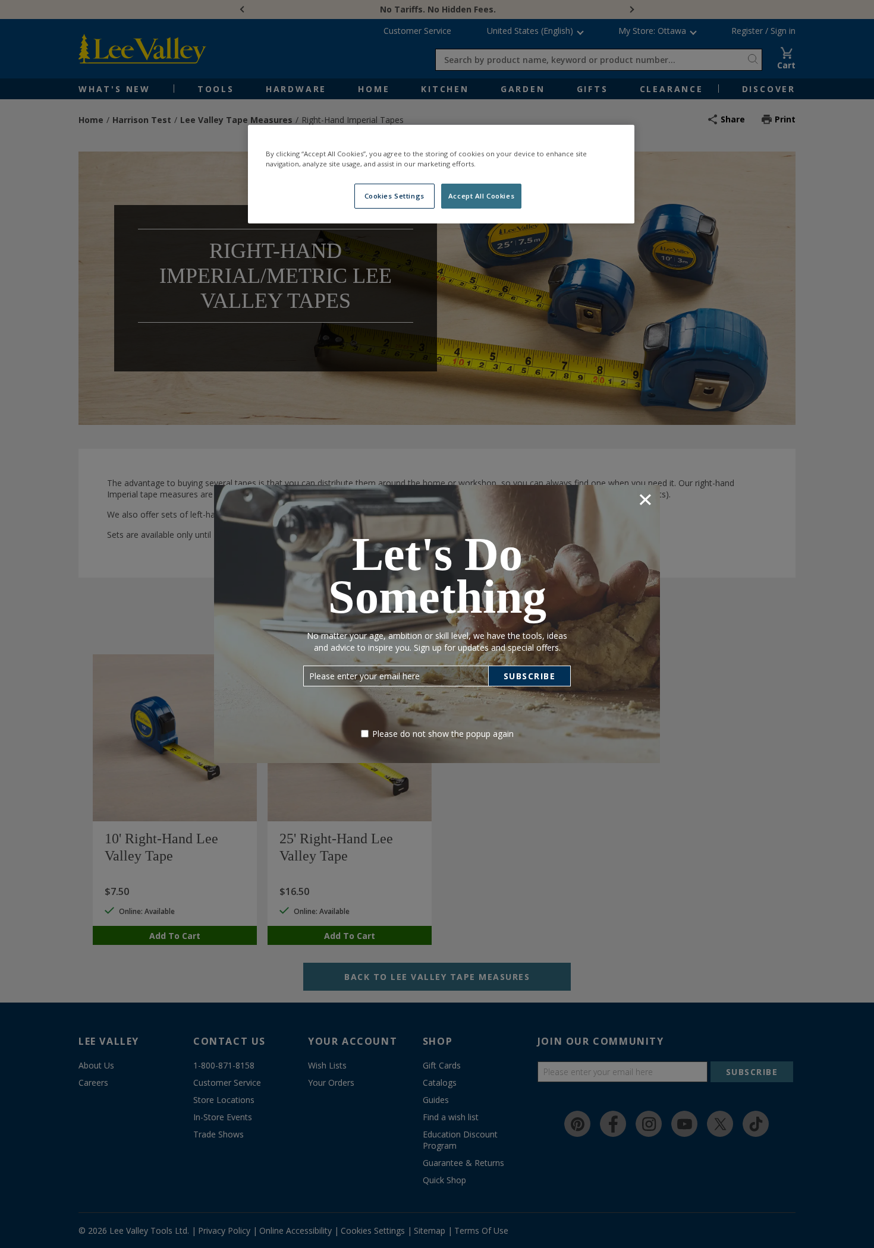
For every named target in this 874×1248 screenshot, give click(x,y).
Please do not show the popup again (443, 733)
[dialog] (437, 623)
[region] (441, 174)
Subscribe (530, 676)
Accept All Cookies (481, 195)
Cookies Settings (394, 195)
